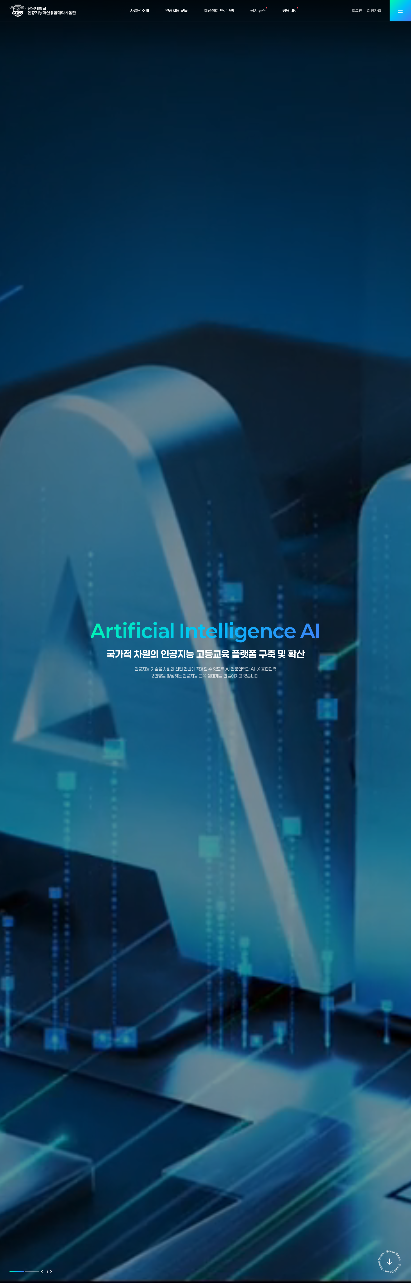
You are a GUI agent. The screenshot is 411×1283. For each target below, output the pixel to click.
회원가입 (374, 10)
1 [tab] (17, 1271)
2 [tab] (32, 1271)
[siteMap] (400, 10)
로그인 (357, 10)
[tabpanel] (205, 643)
